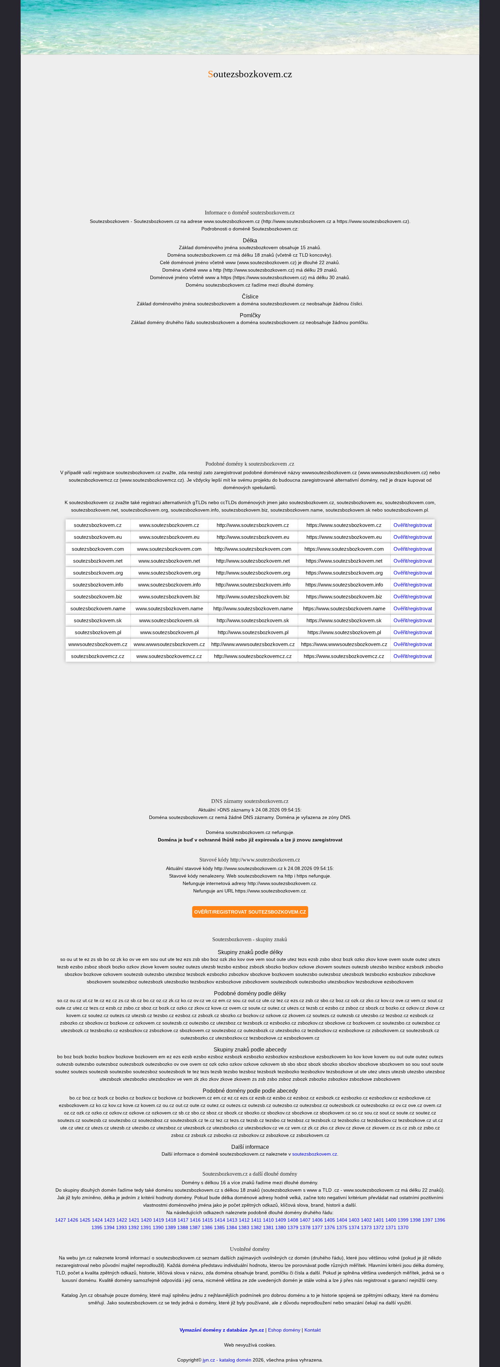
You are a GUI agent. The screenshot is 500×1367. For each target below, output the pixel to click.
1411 (256, 1220)
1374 (354, 1227)
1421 (134, 1220)
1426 (72, 1220)
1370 (403, 1227)
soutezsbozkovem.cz (314, 1154)
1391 (145, 1227)
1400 (390, 1220)
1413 (232, 1220)
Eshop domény (284, 1330)
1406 (317, 1220)
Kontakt (312, 1330)
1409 (280, 1220)
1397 (427, 1220)
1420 (146, 1220)
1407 (305, 1220)
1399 (403, 1220)
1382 (256, 1227)
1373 (366, 1227)
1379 (292, 1227)
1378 (305, 1227)
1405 (329, 1220)
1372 (378, 1227)
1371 (390, 1227)
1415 (207, 1220)
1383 (243, 1227)
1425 (85, 1220)
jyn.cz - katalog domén (227, 1360)
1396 (439, 1220)
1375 (341, 1227)
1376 (329, 1227)
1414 (219, 1220)
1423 (109, 1220)
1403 (354, 1220)
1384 (231, 1227)
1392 (133, 1227)
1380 (280, 1227)
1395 (96, 1227)
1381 (268, 1227)
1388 (182, 1227)
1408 (292, 1220)
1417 (183, 1220)
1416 (195, 1220)
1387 (194, 1227)
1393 (121, 1227)
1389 (170, 1227)
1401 (378, 1220)
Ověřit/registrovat (413, 525)
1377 (317, 1227)
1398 (415, 1220)
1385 (219, 1227)
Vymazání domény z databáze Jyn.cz (222, 1330)
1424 (97, 1220)
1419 (158, 1220)
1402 (366, 1220)
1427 (60, 1220)
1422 (121, 1220)
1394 (109, 1227)
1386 (207, 1227)
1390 (158, 1227)
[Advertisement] (250, 143)
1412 (244, 1220)
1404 (341, 1220)
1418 (170, 1220)
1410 (268, 1220)
